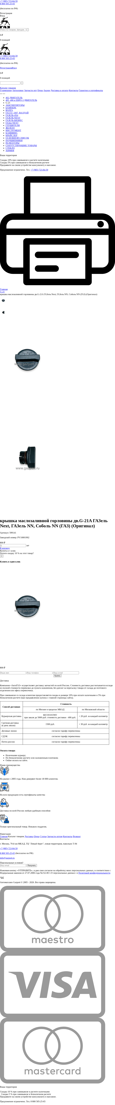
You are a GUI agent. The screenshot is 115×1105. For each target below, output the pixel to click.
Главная (4, 836)
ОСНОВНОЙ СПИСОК (17, 138)
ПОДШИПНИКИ (14, 140)
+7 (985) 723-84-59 (9, 1)
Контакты (73, 90)
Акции (46, 90)
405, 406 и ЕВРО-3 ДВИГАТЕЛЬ (21, 100)
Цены (40, 90)
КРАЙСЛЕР (11, 135)
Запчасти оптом (54, 836)
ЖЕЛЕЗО (10, 128)
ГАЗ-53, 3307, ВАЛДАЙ (17, 113)
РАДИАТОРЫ (12, 143)
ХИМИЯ (10, 150)
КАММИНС (12, 133)
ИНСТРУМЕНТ (13, 130)
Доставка (29, 836)
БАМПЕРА (11, 108)
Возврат (77, 836)
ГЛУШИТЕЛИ (13, 125)
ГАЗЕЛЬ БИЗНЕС (14, 120)
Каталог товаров (8, 88)
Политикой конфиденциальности (94, 873)
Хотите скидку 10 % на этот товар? (17, 553)
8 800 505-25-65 (7, 4)
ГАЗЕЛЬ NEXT (13, 118)
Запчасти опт (30, 90)
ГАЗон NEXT (12, 123)
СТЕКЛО (10, 148)
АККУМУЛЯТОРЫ (15, 105)
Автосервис (18, 90)
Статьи (43, 836)
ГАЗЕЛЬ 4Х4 (12, 115)
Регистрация (6, 68)
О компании (6, 90)
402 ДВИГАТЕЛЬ (14, 97)
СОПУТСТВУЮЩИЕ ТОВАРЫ (21, 145)
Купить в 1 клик (8, 551)
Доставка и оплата (59, 90)
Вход (14, 68)
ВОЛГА (9, 110)
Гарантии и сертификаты (91, 90)
